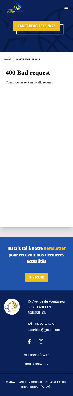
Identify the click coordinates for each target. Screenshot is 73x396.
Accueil (7, 59)
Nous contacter (36, 364)
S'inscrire (36, 277)
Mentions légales (36, 355)
